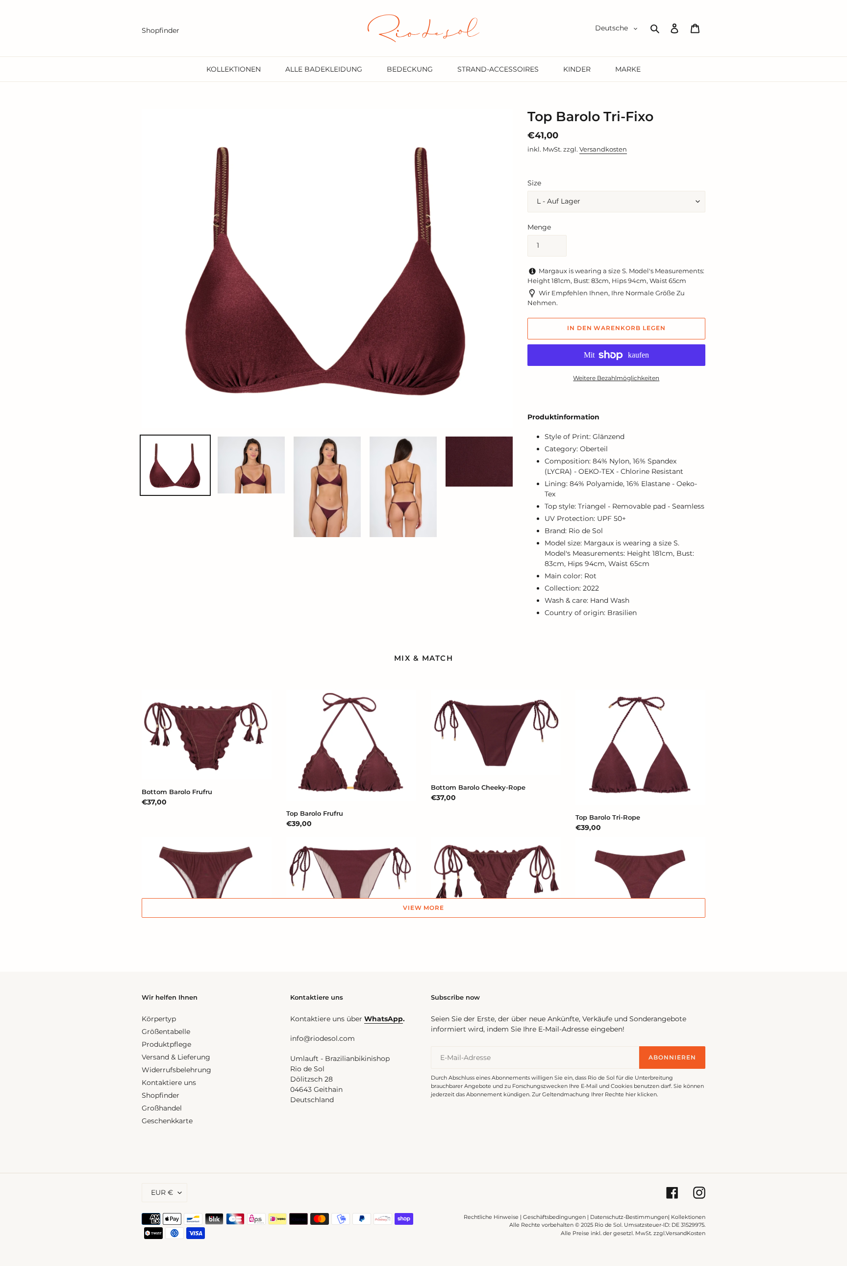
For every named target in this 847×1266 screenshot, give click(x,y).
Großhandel (162, 1108)
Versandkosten (603, 149)
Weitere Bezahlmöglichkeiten (616, 378)
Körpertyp (159, 1018)
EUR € (162, 1192)
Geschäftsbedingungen (554, 1217)
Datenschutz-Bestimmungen (629, 1217)
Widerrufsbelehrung (176, 1069)
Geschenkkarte (167, 1120)
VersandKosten (685, 1233)
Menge (539, 227)
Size (534, 183)
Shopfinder (160, 1095)
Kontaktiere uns (169, 1082)
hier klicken (641, 1094)
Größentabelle (166, 1031)
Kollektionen (688, 1217)
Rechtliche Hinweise (491, 1217)
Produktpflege (166, 1044)
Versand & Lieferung (176, 1057)
